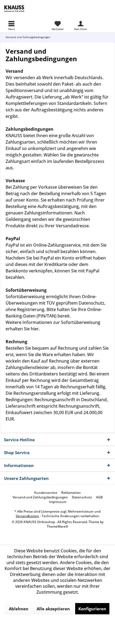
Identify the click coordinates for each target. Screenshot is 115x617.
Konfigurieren (92, 608)
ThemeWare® (57, 526)
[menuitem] (11, 25)
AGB (99, 497)
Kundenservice (45, 493)
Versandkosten (27, 516)
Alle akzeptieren (53, 608)
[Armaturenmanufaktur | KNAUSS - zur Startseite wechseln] (28, 8)
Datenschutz (82, 497)
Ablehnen (18, 608)
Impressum (57, 502)
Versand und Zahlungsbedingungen (40, 497)
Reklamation (71, 493)
